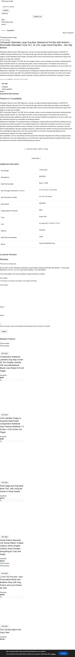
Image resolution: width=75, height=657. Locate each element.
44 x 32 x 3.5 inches (45, 196)
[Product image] (4, 346)
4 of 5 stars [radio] (25, 281)
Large (41, 236)
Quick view (7, 349)
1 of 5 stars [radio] (3, 281)
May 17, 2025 (43, 183)
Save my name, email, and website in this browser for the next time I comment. (25, 326)
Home (3, 30)
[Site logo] (7, 1)
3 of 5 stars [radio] (18, 281)
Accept (63, 653)
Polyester (42, 230)
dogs (40, 210)
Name (2, 307)
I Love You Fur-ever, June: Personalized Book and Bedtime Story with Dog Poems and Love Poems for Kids (11, 582)
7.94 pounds (43, 170)
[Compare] (2, 349)
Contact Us (37, 16)
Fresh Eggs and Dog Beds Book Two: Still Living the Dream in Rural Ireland (11, 489)
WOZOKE (42, 176)
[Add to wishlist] (12, 349)
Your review (4, 285)
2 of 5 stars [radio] (10, 281)
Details (26, 79)
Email (2, 315)
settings (53, 654)
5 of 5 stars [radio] (33, 281)
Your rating (4, 278)
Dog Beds (10, 30)
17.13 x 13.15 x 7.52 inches (48, 190)
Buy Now (5, 83)
